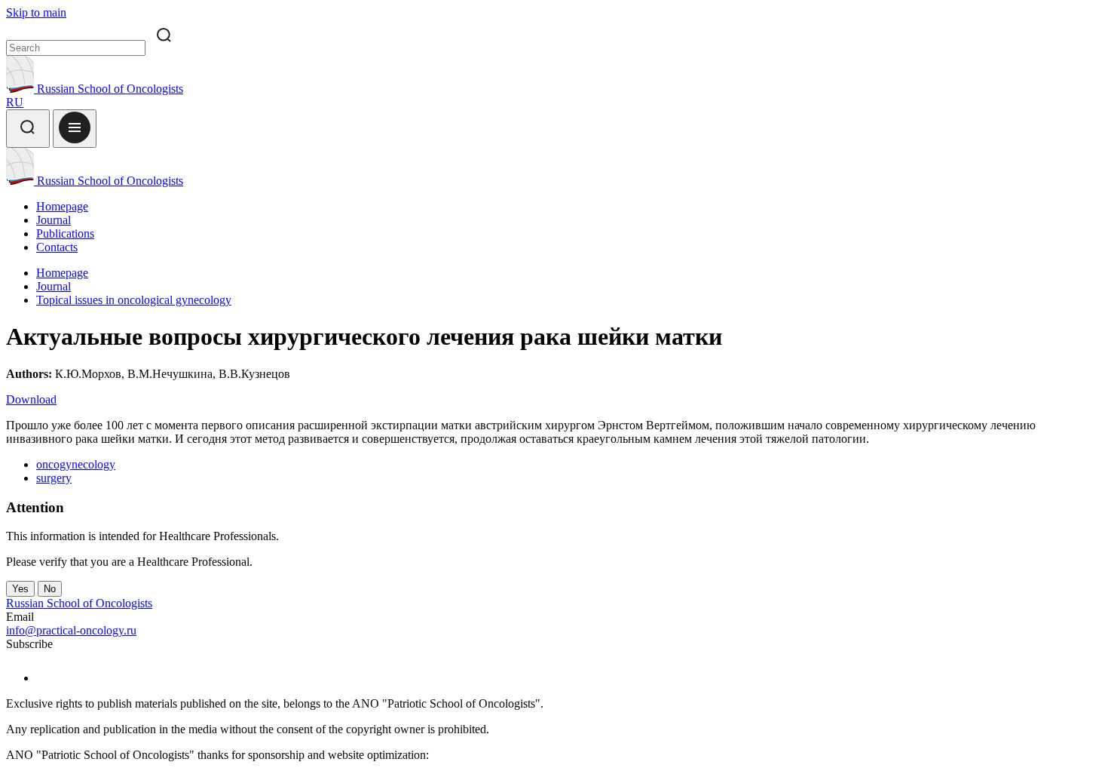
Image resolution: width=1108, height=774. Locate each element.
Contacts (57, 247)
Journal (53, 219)
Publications (65, 233)
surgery (54, 477)
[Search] (28, 128)
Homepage (62, 206)
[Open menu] (74, 128)
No (50, 588)
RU (14, 102)
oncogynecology (75, 464)
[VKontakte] (45, 677)
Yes (20, 588)
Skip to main (36, 12)
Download (31, 399)
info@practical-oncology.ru (71, 630)
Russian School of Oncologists (108, 88)
